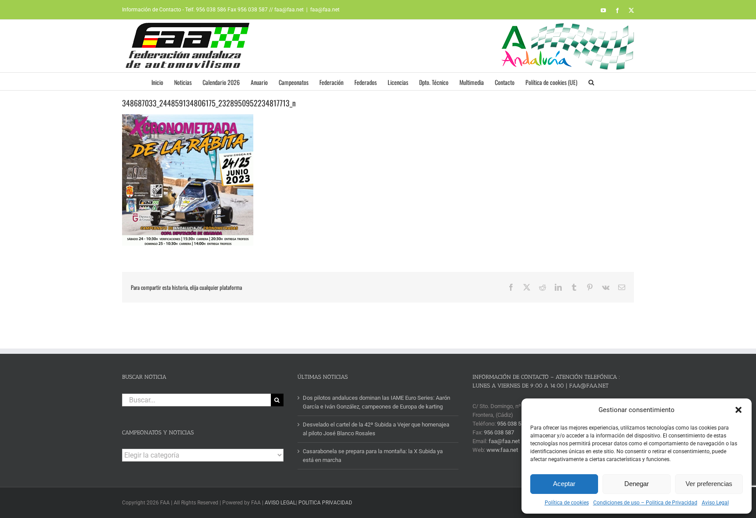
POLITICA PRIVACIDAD (325, 503)
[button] (738, 409)
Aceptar (564, 483)
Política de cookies (567, 503)
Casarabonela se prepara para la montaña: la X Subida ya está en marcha (373, 455)
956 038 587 (499, 432)
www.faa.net (502, 450)
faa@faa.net (325, 10)
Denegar (636, 483)
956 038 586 (512, 423)
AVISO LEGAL (280, 503)
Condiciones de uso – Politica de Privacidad (645, 503)
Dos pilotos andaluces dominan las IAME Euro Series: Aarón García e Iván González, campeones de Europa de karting (376, 402)
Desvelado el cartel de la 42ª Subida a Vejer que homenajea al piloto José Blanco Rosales (376, 429)
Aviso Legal (715, 503)
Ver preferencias (709, 483)
